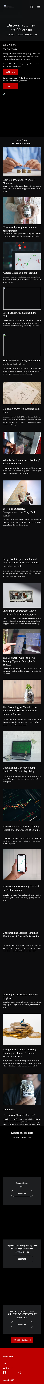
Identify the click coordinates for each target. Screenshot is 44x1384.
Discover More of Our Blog (20, 1114)
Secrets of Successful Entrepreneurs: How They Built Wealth (19, 512)
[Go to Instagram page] (19, 1372)
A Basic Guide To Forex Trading (20, 272)
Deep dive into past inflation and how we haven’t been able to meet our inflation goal (21, 563)
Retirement (8, 1109)
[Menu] (38, 7)
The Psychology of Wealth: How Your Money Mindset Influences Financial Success (20, 711)
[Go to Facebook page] (4, 1372)
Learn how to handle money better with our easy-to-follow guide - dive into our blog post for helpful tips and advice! (22, 188)
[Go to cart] (31, 7)
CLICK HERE (10, 72)
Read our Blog (7, 64)
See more (22, 1193)
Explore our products (10, 78)
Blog (4, 1363)
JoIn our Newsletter (22, 1340)
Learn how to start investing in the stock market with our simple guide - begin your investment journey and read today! (22, 1004)
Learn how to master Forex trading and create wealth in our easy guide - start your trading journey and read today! (22, 897)
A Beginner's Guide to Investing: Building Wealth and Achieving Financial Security (20, 1053)
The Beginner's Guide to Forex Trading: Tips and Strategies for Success (19, 661)
